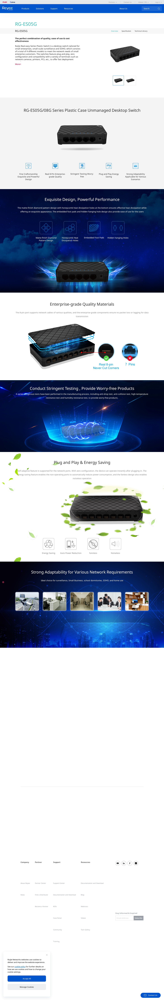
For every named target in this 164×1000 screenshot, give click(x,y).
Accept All (27, 978)
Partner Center (40, 883)
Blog (82, 895)
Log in (157, 2)
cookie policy (20, 966)
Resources (68, 8)
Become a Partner (41, 906)
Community (57, 930)
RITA (55, 906)
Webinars (84, 906)
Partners (112, 2)
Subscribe (138, 918)
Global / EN (142, 2)
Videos (83, 918)
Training (56, 941)
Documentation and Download (64, 895)
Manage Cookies (27, 987)
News (23, 895)
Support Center (59, 883)
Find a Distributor (41, 895)
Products (25, 8)
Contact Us (128, 2)
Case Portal (57, 918)
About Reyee (25, 883)
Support (54, 8)
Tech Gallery (85, 930)
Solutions (40, 8)
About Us (123, 8)
